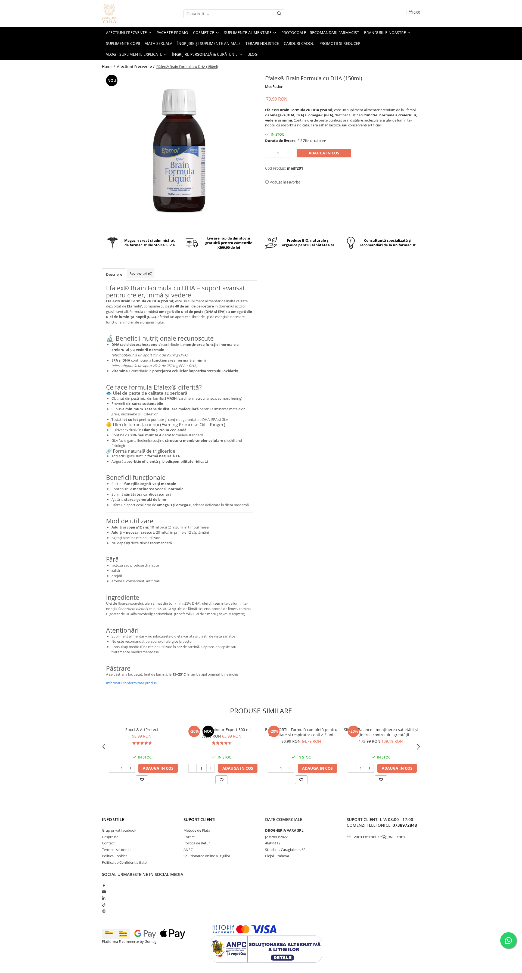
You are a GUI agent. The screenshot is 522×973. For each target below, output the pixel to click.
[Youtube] (103, 891)
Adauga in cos (324, 153)
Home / (109, 66)
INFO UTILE (113, 819)
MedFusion (274, 86)
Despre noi (110, 836)
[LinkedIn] (103, 898)
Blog (252, 54)
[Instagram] (103, 911)
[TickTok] (103, 904)
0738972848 (405, 825)
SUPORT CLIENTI (200, 819)
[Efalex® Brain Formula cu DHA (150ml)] (179, 150)
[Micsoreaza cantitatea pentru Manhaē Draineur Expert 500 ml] (192, 768)
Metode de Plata (197, 830)
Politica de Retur (197, 843)
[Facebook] (103, 885)
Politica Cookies (114, 855)
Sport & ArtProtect (141, 729)
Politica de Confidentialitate (124, 862)
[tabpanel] (179, 150)
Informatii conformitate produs (131, 682)
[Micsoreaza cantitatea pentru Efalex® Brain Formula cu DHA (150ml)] (269, 153)
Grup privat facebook (119, 830)
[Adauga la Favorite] (142, 779)
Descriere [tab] (114, 274)
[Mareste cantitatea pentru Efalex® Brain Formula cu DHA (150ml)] (287, 153)
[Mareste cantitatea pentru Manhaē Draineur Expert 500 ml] (210, 768)
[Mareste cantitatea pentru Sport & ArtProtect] (131, 768)
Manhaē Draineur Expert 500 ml (221, 729)
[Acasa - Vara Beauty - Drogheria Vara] (129, 13)
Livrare (189, 836)
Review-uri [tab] (140, 273)
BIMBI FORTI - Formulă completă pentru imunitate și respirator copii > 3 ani (301, 732)
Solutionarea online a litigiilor (207, 855)
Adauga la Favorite (284, 182)
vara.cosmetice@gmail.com (379, 836)
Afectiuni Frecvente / (136, 66)
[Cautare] (279, 13)
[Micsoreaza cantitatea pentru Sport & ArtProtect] (113, 768)
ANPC (188, 849)
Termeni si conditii (116, 849)
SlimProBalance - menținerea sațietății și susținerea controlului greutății (381, 732)
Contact (108, 843)
